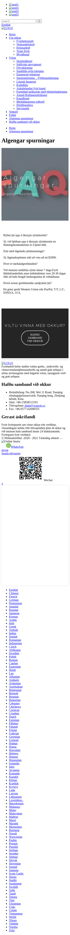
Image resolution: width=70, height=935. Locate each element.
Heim (12, 34)
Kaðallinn (22, 85)
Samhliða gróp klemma (30, 71)
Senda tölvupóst (10, 453)
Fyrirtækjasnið (24, 41)
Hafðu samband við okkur (24, 121)
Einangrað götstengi (28, 74)
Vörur (12, 57)
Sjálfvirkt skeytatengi (28, 64)
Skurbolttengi (24, 61)
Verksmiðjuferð (25, 44)
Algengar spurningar (21, 118)
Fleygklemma (24, 67)
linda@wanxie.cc (34, 405)
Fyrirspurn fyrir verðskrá (15, 434)
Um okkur (15, 37)
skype (4, 450)
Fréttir (12, 115)
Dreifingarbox (24, 105)
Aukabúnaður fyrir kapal (31, 88)
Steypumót (22, 108)
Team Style (23, 51)
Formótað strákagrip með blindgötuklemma (41, 91)
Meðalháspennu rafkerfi (30, 101)
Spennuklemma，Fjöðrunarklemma (37, 78)
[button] (35, 338)
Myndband (22, 54)
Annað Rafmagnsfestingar (31, 95)
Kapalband (22, 98)
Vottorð (13, 111)
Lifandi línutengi (26, 81)
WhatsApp (17, 446)
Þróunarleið (23, 47)
